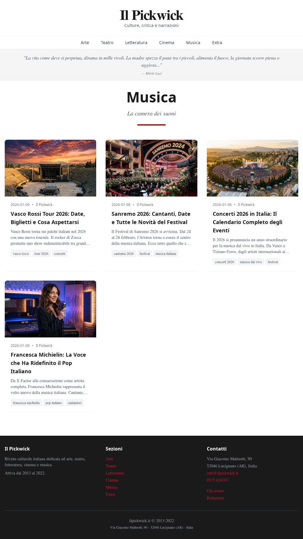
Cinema (166, 42)
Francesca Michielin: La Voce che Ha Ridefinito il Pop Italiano (48, 363)
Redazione (215, 498)
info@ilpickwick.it (222, 473)
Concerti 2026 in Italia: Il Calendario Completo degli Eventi (247, 222)
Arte (85, 42)
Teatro (107, 42)
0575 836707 (218, 480)
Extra (217, 42)
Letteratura (136, 42)
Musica (193, 42)
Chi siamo (215, 490)
